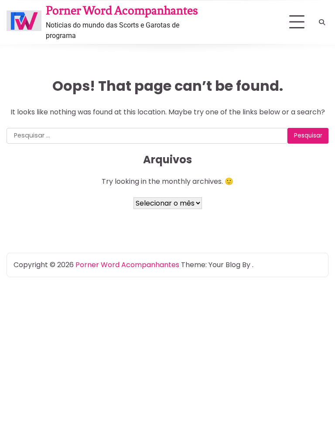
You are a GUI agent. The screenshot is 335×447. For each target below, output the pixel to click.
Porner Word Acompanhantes (122, 10)
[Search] (321, 22)
